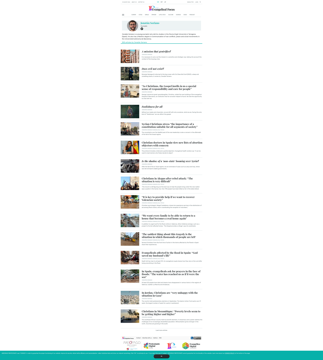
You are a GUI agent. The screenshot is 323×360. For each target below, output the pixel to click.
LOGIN (196, 2)
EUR (158, 2)
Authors (155, 338)
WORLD (147, 14)
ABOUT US (134, 2)
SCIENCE (178, 14)
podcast (192, 14)
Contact (138, 338)
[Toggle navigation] (123, 14)
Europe (134, 14)
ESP (162, 2)
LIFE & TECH (162, 14)
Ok (161, 356)
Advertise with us (147, 338)
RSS (160, 338)
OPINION (154, 14)
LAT (165, 2)
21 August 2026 (126, 2)
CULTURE (170, 14)
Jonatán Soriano (150, 23)
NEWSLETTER (190, 2)
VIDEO (185, 14)
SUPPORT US (141, 2)
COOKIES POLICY (230, 353)
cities (140, 14)
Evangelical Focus (158, 130)
